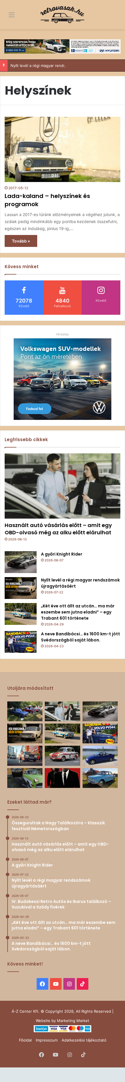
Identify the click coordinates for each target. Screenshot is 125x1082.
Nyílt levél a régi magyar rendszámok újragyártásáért (58, 65)
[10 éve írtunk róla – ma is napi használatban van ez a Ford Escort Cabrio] (100, 755)
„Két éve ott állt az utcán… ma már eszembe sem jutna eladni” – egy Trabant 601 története (78, 612)
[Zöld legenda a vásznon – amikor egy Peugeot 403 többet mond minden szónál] (62, 778)
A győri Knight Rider (61, 554)
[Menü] (7, 16)
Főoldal (25, 1040)
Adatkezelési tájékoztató (84, 1040)
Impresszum (47, 1040)
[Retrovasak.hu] (62, 14)
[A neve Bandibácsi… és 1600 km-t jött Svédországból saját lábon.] (21, 642)
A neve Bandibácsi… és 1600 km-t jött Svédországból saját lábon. (80, 637)
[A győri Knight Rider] (21, 562)
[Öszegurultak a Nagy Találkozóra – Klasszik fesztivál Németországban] (24, 711)
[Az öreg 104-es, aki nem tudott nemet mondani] (24, 755)
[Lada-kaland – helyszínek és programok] (62, 149)
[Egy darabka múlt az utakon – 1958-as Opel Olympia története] (24, 778)
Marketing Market (73, 1020)
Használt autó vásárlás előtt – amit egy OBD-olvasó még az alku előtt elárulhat (58, 528)
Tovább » (21, 240)
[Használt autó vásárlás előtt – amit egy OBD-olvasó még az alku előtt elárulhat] (62, 486)
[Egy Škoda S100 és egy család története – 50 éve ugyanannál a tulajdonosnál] (100, 778)
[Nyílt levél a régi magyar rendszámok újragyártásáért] (21, 588)
